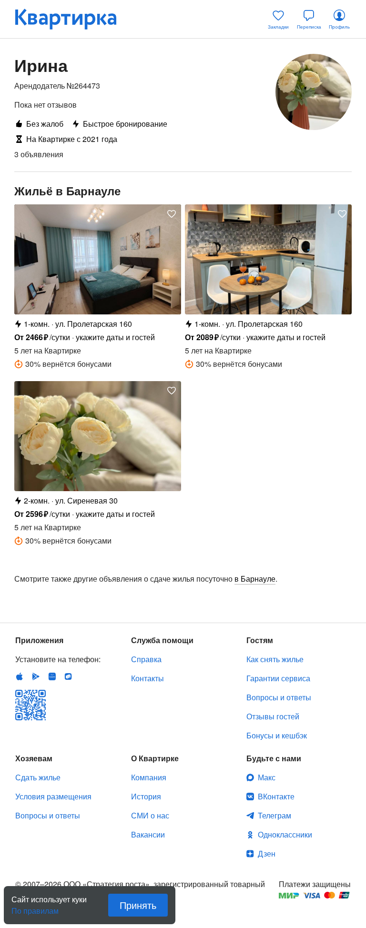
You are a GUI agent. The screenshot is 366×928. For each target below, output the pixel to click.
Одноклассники (285, 834)
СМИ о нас (150, 815)
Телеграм (274, 815)
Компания (148, 777)
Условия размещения (53, 796)
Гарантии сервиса (278, 678)
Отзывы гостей (272, 716)
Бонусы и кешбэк (276, 735)
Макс (266, 777)
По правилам (35, 907)
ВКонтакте (276, 796)
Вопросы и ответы (278, 697)
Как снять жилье (275, 659)
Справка (146, 659)
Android (35, 676)
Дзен (266, 853)
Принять (138, 905)
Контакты (147, 678)
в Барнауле (254, 578)
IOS (19, 676)
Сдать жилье (38, 777)
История (146, 796)
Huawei (52, 676)
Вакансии (148, 834)
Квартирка (72, 19)
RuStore (68, 676)
